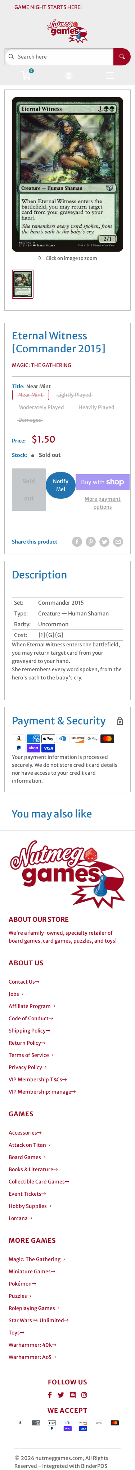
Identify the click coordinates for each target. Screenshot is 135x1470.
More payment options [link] (103, 503)
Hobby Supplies (28, 1206)
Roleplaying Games (32, 1308)
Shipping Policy (27, 1030)
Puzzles (18, 1296)
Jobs (14, 994)
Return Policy (25, 1043)
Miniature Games (30, 1271)
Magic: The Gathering (41, 365)
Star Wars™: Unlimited (36, 1320)
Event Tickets (25, 1194)
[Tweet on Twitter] (104, 542)
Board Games (25, 1157)
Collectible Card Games (37, 1181)
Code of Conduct (29, 1018)
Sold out (29, 489)
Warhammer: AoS (30, 1357)
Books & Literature (31, 1169)
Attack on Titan (27, 1145)
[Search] (122, 56)
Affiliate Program (30, 1006)
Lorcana (18, 1218)
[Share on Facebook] (77, 542)
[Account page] (68, 76)
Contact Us (22, 982)
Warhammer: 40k (30, 1345)
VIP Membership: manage (40, 1092)
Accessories (23, 1133)
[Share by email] (118, 542)
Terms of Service (29, 1055)
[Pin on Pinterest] (91, 542)
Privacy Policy (25, 1067)
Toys (14, 1332)
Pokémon (20, 1284)
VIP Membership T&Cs (35, 1079)
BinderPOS (94, 1466)
